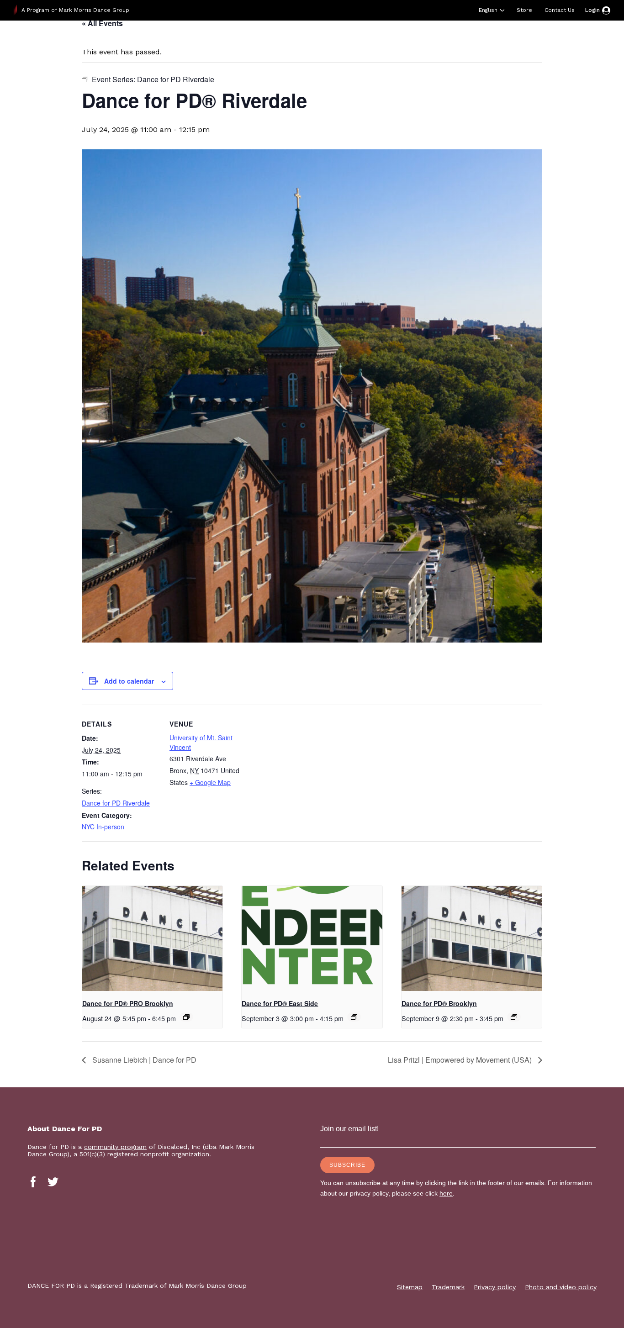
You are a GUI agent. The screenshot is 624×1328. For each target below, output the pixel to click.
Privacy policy (495, 1287)
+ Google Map (210, 782)
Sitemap (410, 1287)
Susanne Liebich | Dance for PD (143, 1059)
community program (115, 1146)
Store (524, 10)
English (488, 10)
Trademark (448, 1287)
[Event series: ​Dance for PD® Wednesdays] (514, 1017)
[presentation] (152, 938)
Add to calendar (129, 680)
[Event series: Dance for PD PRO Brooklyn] (186, 1017)
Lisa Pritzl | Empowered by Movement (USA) (461, 1059)
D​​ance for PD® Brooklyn (439, 1003)
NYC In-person (103, 826)
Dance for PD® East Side (280, 1003)
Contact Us (560, 10)
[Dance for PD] (72, 43)
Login (592, 10)
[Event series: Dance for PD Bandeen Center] (354, 1017)
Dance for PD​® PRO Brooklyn (127, 1003)
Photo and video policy (561, 1287)
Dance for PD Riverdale (116, 802)
